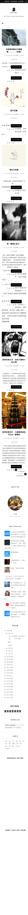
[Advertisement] (13, 792)
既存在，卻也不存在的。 (18, 568)
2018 (8, 675)
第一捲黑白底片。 (14, 244)
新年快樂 (14, 110)
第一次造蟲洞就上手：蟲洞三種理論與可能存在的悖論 (18, 585)
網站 (21, 743)
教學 (6, 743)
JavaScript (7, 748)
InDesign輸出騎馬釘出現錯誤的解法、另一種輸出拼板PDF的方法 (18, 614)
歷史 (9, 746)
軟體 (9, 743)
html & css (18, 746)
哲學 (20, 741)
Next (22, 42)
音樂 (16, 741)
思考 (9, 741)
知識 (6, 741)
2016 (8, 681)
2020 (8, 670)
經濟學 (13, 743)
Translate (18, 727)
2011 (8, 695)
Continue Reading (16, 67)
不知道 (10, 645)
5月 (9, 633)
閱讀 (6, 746)
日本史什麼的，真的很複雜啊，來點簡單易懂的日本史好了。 (18, 605)
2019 (8, 673)
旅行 (23, 741)
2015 (8, 684)
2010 (8, 697)
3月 (9, 648)
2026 (8, 631)
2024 (8, 659)
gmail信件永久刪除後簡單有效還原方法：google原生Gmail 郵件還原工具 (18, 534)
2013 (8, 689)
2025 (8, 656)
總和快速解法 (15, 552)
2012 (8, 692)
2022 (8, 664)
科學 (13, 741)
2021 (8, 667)
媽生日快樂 (14, 170)
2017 (8, 678)
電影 (17, 743)
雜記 (13, 746)
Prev (18, 42)
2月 (9, 651)
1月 (9, 653)
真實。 (10, 642)
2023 (8, 662)
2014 (8, 686)
